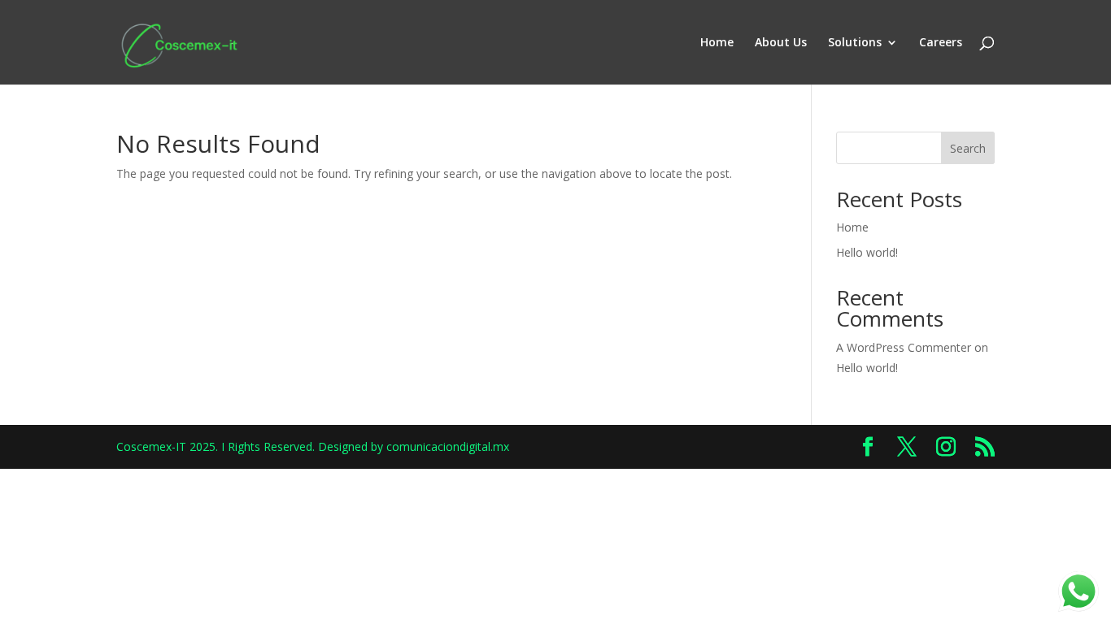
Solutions (855, 43)
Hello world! (867, 252)
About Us (781, 43)
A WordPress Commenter (903, 347)
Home (717, 43)
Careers (940, 43)
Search (968, 148)
